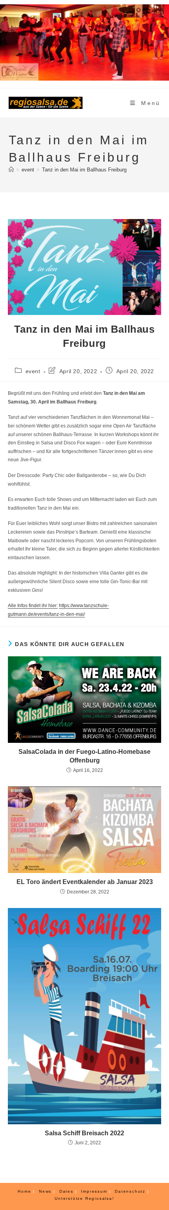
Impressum (94, 1191)
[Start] (11, 170)
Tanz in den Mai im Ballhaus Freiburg (84, 170)
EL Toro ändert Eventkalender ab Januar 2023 (85, 881)
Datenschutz (130, 1191)
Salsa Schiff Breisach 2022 (84, 1133)
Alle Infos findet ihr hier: (33, 605)
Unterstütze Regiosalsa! (84, 1198)
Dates (66, 1191)
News (45, 1191)
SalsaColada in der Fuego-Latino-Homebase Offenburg (84, 756)
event (33, 371)
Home (24, 1191)
